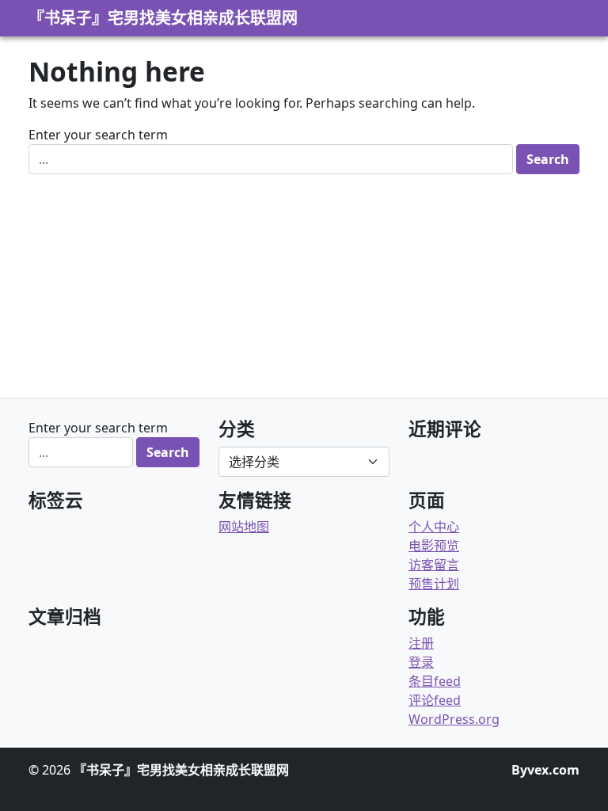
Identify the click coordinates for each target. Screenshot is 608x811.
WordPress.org (454, 719)
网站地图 (243, 526)
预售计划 (433, 583)
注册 (421, 643)
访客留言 (433, 564)
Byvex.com (545, 770)
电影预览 (433, 545)
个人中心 (433, 526)
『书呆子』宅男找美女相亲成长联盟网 (163, 18)
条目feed (434, 681)
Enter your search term (98, 134)
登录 (421, 662)
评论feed (434, 700)
